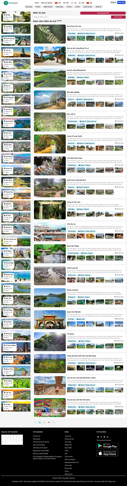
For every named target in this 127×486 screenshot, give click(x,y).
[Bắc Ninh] (15, 151)
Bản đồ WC (68, 448)
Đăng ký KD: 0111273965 (41, 450)
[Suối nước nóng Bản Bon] (50, 187)
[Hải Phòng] (15, 163)
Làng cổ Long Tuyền (74, 136)
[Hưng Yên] (15, 175)
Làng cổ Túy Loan (73, 202)
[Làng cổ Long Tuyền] (50, 144)
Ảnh (66, 453)
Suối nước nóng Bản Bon (76, 180)
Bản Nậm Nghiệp (73, 92)
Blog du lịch (68, 445)
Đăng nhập (121, 2)
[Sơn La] (15, 92)
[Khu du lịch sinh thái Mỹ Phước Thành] (50, 385)
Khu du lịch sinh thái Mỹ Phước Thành (81, 378)
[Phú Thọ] (15, 139)
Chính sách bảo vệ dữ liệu (41, 442)
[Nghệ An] (15, 210)
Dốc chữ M (71, 114)
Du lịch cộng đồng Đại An (76, 70)
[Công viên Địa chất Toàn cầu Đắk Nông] (50, 363)
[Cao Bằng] (15, 33)
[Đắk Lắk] (15, 305)
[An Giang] (15, 387)
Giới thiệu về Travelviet (40, 448)
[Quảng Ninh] (15, 127)
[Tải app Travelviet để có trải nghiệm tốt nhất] (107, 446)
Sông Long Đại (72, 290)
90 (49, 422)
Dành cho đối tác (46, 3)
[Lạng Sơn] (15, 116)
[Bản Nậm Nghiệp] (50, 100)
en (67, 3)
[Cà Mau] (15, 411)
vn (59, 3)
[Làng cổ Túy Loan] (50, 209)
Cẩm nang (68, 442)
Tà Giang (70, 334)
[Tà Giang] (50, 341)
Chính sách (36, 436)
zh (91, 3)
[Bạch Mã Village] (50, 253)
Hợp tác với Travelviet (9, 432)
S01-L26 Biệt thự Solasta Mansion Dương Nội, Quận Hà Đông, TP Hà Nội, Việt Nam (47, 457)
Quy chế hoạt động (39, 445)
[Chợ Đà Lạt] (50, 231)
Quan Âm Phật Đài (74, 312)
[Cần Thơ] (15, 399)
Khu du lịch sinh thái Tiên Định (78, 400)
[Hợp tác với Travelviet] (12, 440)
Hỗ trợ (37, 3)
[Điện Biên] (15, 68)
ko (82, 3)
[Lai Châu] (15, 80)
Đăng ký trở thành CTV (72, 462)
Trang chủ (68, 436)
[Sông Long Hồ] (50, 275)
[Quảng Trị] (15, 234)
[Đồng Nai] (15, 340)
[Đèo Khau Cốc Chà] (50, 34)
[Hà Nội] (15, 21)
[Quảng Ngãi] (15, 269)
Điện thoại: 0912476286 (40, 453)
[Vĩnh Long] (15, 364)
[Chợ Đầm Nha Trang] (50, 165)
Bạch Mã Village (73, 246)
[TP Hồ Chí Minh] (15, 352)
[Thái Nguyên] (15, 104)
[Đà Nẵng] (15, 257)
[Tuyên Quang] (15, 45)
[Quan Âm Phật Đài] (50, 319)
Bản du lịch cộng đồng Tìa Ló (78, 48)
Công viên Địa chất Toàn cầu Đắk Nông (81, 356)
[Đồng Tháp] (15, 375)
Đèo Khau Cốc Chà (74, 26)
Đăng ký (113, 2)
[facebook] (98, 437)
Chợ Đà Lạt (71, 224)
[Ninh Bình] (15, 187)
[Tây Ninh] (15, 328)
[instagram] (101, 437)
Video (66, 450)
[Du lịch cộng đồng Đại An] (50, 78)
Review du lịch (69, 439)
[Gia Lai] (15, 293)
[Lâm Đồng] (15, 316)
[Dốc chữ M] (50, 122)
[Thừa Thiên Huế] (15, 246)
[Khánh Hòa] (15, 281)
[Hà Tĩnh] (15, 222)
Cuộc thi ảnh (69, 456)
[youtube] (104, 437)
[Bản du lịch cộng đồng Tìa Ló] (50, 56)
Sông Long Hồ (72, 268)
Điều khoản (36, 439)
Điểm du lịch (68, 474)
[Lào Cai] (15, 57)
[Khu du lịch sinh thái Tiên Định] (50, 407)
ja (75, 3)
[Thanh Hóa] (15, 198)
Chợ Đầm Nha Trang (74, 158)
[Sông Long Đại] (50, 297)
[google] (107, 437)
